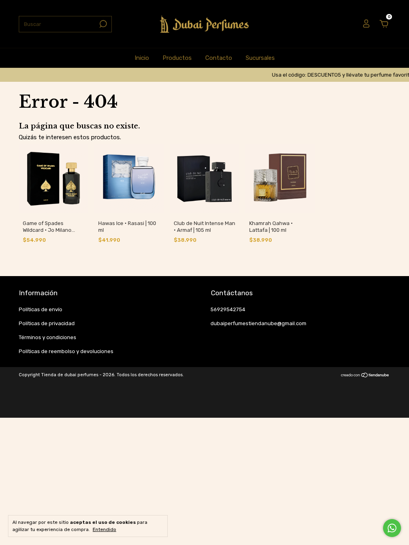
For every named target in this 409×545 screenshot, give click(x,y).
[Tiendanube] (365, 375)
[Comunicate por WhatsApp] (392, 528)
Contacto (218, 57)
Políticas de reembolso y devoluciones (66, 351)
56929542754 (227, 309)
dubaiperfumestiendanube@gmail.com (258, 323)
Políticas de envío (40, 309)
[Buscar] (102, 24)
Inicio (142, 57)
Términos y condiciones (47, 337)
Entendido (104, 529)
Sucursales (260, 57)
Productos (177, 57)
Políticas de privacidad (47, 323)
